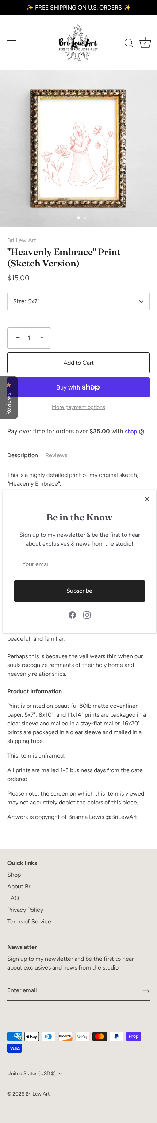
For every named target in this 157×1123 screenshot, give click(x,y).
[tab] (26, 455)
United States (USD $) (31, 1073)
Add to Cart (79, 362)
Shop (14, 874)
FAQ (13, 898)
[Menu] (12, 43)
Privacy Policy (25, 909)
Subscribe (79, 590)
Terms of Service (29, 921)
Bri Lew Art (21, 240)
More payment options (78, 407)
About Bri (19, 886)
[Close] (147, 499)
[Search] (129, 44)
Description (22, 455)
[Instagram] (87, 614)
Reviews (56, 455)
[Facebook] (72, 614)
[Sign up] (146, 990)
